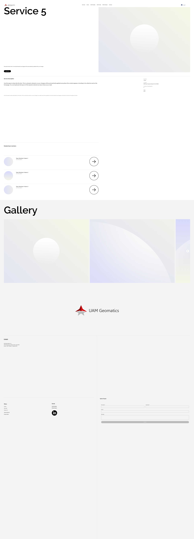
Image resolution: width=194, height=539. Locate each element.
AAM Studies (54, 406)
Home (5, 406)
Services (5, 408)
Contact (6, 339)
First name (103, 404)
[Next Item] (187, 251)
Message (102, 414)
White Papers (54, 407)
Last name (148, 404)
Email (102, 409)
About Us (6, 410)
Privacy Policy (6, 414)
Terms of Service (7, 412)
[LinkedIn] (54, 413)
